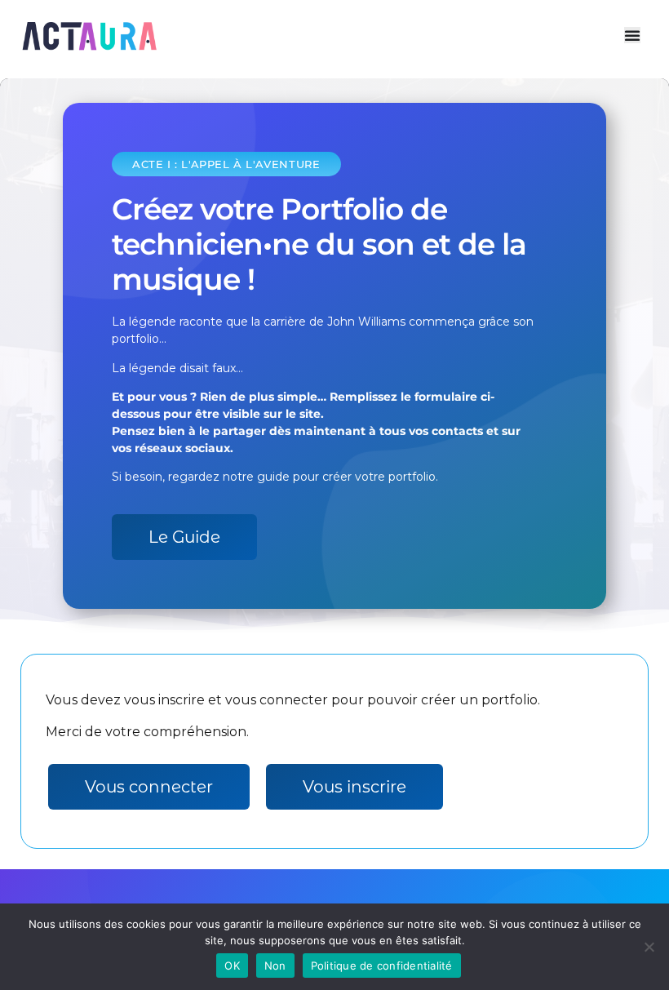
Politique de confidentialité (382, 965)
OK (232, 965)
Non (275, 965)
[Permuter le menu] (632, 35)
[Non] (648, 947)
